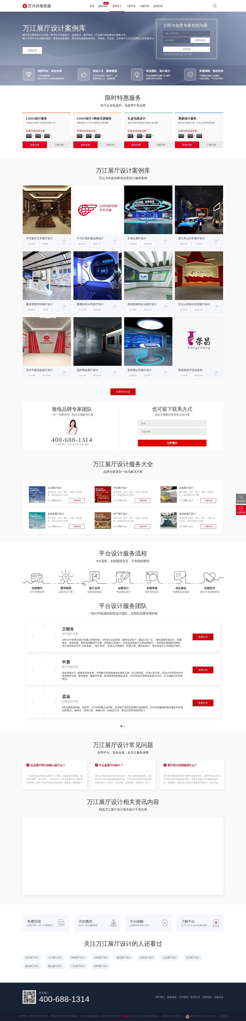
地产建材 (133, 309)
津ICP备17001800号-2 (172, 1016)
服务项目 (103, 4)
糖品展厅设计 (124, 957)
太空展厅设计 (193, 957)
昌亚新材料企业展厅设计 (142, 304)
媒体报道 (172, 997)
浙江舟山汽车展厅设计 (191, 238)
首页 (92, 6)
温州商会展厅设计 (87, 370)
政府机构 (148, 244)
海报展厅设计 (78, 957)
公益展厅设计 (170, 957)
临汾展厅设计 (32, 966)
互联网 (45, 309)
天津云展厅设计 (137, 238)
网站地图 (224, 1016)
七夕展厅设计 (55, 957)
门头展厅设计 (78, 966)
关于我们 (160, 997)
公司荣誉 (183, 997)
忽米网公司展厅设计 (140, 370)
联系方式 (195, 997)
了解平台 (131, 6)
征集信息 (218, 997)
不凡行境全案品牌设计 (90, 238)
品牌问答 (158, 6)
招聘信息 (207, 997)
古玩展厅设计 (32, 957)
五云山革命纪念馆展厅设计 (194, 304)
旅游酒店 (82, 244)
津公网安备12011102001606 (202, 1016)
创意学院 (144, 6)
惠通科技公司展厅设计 (90, 304)
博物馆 (45, 244)
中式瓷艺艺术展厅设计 (39, 238)
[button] (121, 726)
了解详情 (59, 144)
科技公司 (148, 309)
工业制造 (198, 244)
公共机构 (31, 244)
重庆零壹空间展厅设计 (39, 304)
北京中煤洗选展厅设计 (39, 370)
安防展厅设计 (101, 966)
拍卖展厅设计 (147, 957)
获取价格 (34, 144)
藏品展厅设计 (55, 966)
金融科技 (184, 244)
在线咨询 (32, 50)
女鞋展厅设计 (101, 957)
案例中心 (117, 6)
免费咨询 (203, 637)
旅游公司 (97, 244)
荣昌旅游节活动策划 (190, 370)
